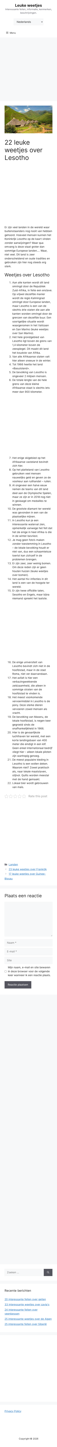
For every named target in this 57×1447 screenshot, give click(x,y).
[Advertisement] (28, 67)
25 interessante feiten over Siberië (26, 1324)
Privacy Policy (13, 1411)
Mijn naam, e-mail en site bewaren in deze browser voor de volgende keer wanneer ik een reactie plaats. (29, 971)
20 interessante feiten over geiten (25, 1299)
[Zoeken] (48, 1272)
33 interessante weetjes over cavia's (27, 1304)
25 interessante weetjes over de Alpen (28, 1318)
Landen (13, 864)
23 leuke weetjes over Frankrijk (28, 869)
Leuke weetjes (28, 5)
